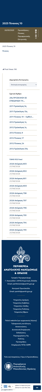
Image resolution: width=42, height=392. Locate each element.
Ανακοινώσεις (21, 327)
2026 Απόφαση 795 (17, 215)
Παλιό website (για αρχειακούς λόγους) (21, 320)
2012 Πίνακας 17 (16, 138)
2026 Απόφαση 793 (17, 230)
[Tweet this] (36, 34)
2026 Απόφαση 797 (17, 200)
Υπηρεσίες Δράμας (21, 300)
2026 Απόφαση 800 (18, 186)
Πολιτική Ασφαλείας (12, 357)
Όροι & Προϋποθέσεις (29, 357)
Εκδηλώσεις (21, 333)
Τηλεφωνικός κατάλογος (21, 324)
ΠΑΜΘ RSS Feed (15, 159)
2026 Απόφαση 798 (17, 193)
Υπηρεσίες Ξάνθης (21, 306)
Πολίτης (21, 339)
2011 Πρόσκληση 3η (17, 106)
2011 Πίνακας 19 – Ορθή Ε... (21, 117)
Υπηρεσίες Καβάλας (21, 303)
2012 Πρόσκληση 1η (17, 122)
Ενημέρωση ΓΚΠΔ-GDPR (21, 345)
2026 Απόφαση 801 (17, 178)
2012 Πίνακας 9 (16, 133)
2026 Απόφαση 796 (18, 208)
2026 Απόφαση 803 (18, 164)
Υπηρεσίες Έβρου (21, 312)
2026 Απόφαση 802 (18, 171)
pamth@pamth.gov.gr (23, 291)
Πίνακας (5, 51)
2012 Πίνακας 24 (16, 143)
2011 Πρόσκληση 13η (18, 111)
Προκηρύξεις (21, 342)
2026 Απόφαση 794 (18, 223)
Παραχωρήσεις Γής (21, 336)
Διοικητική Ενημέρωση (21, 330)
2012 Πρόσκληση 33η (18, 149)
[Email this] (36, 30)
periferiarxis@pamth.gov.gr (23, 284)
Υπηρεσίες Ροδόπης (21, 309)
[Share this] (36, 32)
